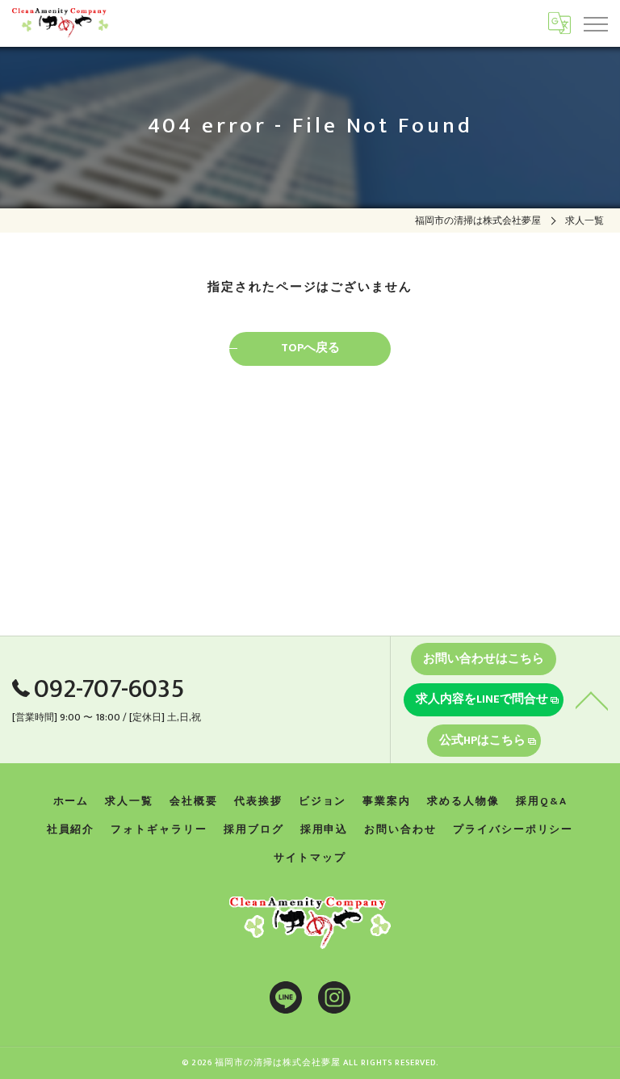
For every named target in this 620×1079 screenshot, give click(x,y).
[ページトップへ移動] (592, 699)
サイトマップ (310, 858)
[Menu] (595, 22)
